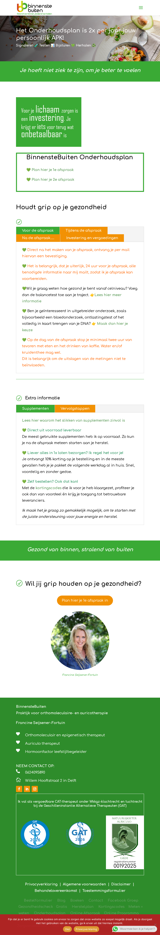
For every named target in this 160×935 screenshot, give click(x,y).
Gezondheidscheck (35, 907)
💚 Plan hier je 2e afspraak (50, 180)
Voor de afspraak (38, 230)
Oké (67, 929)
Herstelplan (82, 907)
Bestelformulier (38, 900)
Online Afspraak (85, 913)
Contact (96, 900)
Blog (61, 900)
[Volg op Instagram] (35, 789)
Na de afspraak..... (38, 238)
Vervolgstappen (75, 409)
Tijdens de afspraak (84, 230)
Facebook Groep (123, 900)
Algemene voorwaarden (84, 884)
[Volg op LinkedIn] (27, 789)
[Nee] (155, 925)
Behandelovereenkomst (57, 891)
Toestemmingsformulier (103, 891)
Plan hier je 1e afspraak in (85, 600)
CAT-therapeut (66, 801)
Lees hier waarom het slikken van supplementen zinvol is (73, 420)
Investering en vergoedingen (92, 238)
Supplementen (35, 409)
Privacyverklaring (42, 884)
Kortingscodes (111, 907)
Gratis (61, 907)
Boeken (77, 900)
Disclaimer (121, 884)
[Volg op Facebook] (19, 789)
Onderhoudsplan (49, 913)
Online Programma (121, 913)
